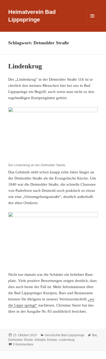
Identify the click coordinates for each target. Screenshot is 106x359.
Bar (94, 335)
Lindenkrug (25, 66)
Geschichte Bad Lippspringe (64, 335)
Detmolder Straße (20, 340)
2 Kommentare (23, 344)
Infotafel (40, 340)
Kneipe (52, 340)
